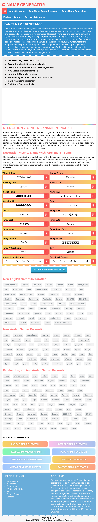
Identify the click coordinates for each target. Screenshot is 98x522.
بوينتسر (73, 380)
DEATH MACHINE (77, 303)
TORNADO (83, 299)
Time (80, 390)
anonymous (83, 284)
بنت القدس (33, 349)
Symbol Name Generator (72, 444)
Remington (29, 409)
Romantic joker (26, 294)
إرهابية (87, 349)
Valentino (37, 390)
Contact (10, 496)
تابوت (16, 363)
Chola (31, 308)
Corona (59, 299)
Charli (44, 418)
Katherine (8, 423)
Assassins (79, 294)
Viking (88, 399)
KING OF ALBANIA (63, 323)
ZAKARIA (8, 318)
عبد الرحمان (19, 344)
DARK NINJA (10, 323)
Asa (16, 399)
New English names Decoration (23, 70)
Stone (48, 323)
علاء (46, 340)
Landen (55, 418)
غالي (65, 340)
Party (40, 423)
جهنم (65, 418)
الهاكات (67, 344)
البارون (82, 404)
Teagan (51, 404)
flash (48, 313)
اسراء (77, 349)
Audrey (44, 399)
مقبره (56, 335)
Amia (66, 399)
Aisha (19, 418)
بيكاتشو (45, 363)
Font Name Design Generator (43, 11)
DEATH (49, 284)
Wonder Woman (21, 376)
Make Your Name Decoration (21, 81)
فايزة (53, 385)
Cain (91, 376)
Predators (54, 294)
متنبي (27, 340)
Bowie (53, 428)
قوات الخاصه (32, 335)
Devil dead (56, 308)
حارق (6, 363)
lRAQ (90, 313)
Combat (8, 299)
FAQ (8, 491)
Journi (7, 428)
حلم (78, 363)
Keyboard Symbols (12, 17)
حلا (73, 340)
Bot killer (61, 303)
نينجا (89, 359)
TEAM (24, 303)
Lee (64, 376)
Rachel (62, 385)
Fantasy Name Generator (73, 467)
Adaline (43, 428)
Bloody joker (10, 294)
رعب (35, 363)
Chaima (60, 284)
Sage (34, 399)
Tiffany (76, 395)
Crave (34, 303)
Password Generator (35, 17)
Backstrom (70, 289)
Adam (75, 418)
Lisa (15, 404)
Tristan (20, 414)
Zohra (80, 313)
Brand (26, 380)
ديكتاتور (45, 349)
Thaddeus (88, 395)
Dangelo (32, 395)
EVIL (81, 289)
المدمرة (67, 349)
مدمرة (19, 354)
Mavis (50, 423)
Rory (24, 404)
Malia (31, 423)
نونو (73, 354)
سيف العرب (57, 363)
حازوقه (64, 354)
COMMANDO (47, 303)
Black (70, 284)
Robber (21, 308)
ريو (6, 340)
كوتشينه (56, 344)
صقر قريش (18, 335)
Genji (31, 318)
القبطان (79, 359)
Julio (60, 423)
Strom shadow (10, 284)
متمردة (56, 349)
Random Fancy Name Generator (23, 60)
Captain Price (23, 313)
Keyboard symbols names (26, 451)
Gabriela (77, 399)
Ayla (40, 409)
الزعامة (7, 344)
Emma (25, 390)
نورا (90, 354)
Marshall (55, 399)
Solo (84, 418)
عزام (34, 376)
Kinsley (44, 414)
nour (17, 409)
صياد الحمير (43, 344)
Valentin (62, 380)
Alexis (64, 428)
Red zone (20, 299)
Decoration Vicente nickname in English (27, 64)
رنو (39, 354)
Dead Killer (35, 323)
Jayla (6, 390)
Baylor (78, 409)
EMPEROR (9, 313)
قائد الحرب (55, 359)
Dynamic (37, 313)
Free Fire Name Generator (26, 459)
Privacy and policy (15, 489)
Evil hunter (17, 289)
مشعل (43, 359)
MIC (6, 289)
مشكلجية (20, 349)
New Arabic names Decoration (22, 74)
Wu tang (68, 308)
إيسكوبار (78, 335)
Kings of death (10, 303)
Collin (7, 380)
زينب (82, 354)
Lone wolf (32, 414)
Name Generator (25, 4)
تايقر (41, 404)
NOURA (23, 323)
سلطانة (7, 359)
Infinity (70, 313)
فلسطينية (8, 349)
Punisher (42, 308)
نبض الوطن (32, 359)
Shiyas (7, 399)
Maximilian (30, 428)
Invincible (56, 289)
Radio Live (11, 483)
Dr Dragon (33, 299)
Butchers (66, 294)
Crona (67, 318)
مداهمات (68, 359)
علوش (73, 385)
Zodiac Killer (55, 318)
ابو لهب (66, 335)
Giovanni (8, 414)
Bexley (60, 390)
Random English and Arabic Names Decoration (30, 77)
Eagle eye (37, 284)
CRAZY (88, 414)
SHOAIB (70, 299)
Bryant (17, 428)
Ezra (32, 404)
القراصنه (45, 335)
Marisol (49, 390)
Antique (41, 294)
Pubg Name (12, 486)
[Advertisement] (49, 106)
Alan (6, 404)
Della (83, 385)
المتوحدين (78, 344)
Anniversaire (10, 395)
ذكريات (72, 404)
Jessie (34, 385)
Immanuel (39, 380)
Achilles (65, 395)
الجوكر (25, 363)
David (16, 380)
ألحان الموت (84, 340)
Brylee (51, 380)
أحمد (31, 344)
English (45, 517)
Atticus (7, 409)
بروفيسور (18, 359)
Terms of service (14, 494)
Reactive (81, 308)
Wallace (59, 409)
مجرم (56, 340)
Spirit (44, 385)
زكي (24, 399)
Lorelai (55, 414)
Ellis (25, 385)
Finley (44, 376)
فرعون (37, 340)
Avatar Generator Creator (26, 467)
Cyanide (88, 423)
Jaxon (70, 390)
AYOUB (59, 313)
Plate (16, 390)
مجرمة (29, 354)
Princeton (85, 380)
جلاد (49, 409)
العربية (53, 517)
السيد (87, 363)
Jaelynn (54, 395)
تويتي (55, 354)
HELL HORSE (81, 318)
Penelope (8, 418)
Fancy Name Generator (25, 444)
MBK (29, 289)
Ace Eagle (47, 299)
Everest (42, 318)
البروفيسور (16, 340)
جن (46, 354)
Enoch (61, 404)
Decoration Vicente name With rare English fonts (31, 67)
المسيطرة (8, 354)
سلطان (90, 344)
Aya (68, 409)
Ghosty (20, 423)
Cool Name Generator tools (21, 84)
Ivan (77, 423)
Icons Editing (12, 481)
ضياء (22, 395)
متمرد (7, 376)
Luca (82, 376)
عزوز (69, 423)
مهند (88, 335)
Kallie (43, 395)
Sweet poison (41, 289)
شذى (6, 335)
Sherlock (20, 318)
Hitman (25, 284)
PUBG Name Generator (73, 451)
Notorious (9, 308)
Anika (78, 414)
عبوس (69, 363)
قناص (74, 428)
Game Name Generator (73, 11)
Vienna (54, 376)
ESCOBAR (67, 414)
